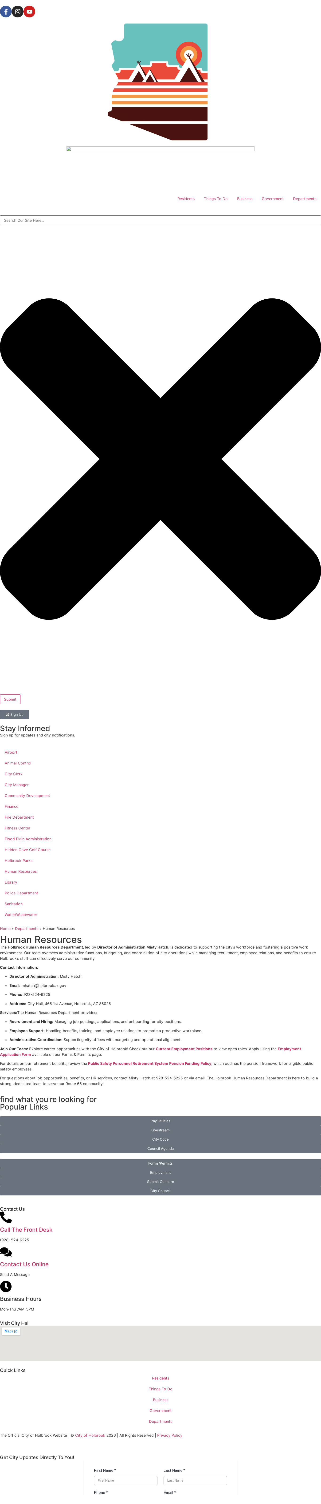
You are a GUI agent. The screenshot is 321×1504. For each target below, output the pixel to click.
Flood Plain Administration (28, 838)
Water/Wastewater (21, 914)
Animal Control (18, 763)
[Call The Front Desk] (6, 1217)
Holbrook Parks (18, 860)
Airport (11, 752)
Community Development (27, 795)
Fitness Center (17, 828)
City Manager (17, 784)
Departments (304, 198)
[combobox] (160, 220)
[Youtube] (29, 11)
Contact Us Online (24, 1264)
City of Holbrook (90, 1435)
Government (273, 198)
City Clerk (14, 774)
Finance (11, 806)
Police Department (21, 893)
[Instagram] (17, 11)
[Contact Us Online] (6, 1252)
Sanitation (14, 903)
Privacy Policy (169, 1435)
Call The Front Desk (26, 1229)
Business (244, 198)
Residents (186, 198)
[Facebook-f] (6, 11)
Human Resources (21, 871)
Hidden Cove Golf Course (28, 849)
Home (5, 928)
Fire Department (19, 817)
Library (11, 882)
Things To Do (216, 198)
